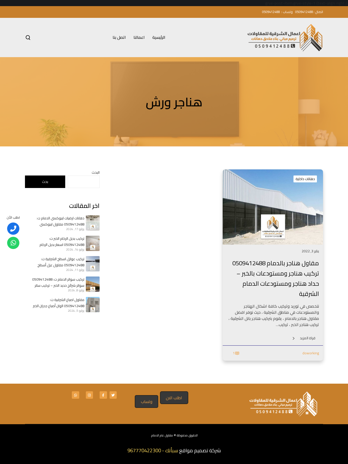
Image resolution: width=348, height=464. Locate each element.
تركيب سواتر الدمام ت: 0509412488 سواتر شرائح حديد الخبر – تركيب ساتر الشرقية (58, 282)
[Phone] (13, 228)
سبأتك (171, 450)
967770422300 (144, 450)
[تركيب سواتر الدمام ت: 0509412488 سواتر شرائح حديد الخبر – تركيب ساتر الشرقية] (92, 284)
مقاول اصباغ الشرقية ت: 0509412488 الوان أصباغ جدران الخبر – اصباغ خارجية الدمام (58, 303)
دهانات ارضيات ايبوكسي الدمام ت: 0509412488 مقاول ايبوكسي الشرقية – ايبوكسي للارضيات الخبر (60, 221)
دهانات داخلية (305, 178)
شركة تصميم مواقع (200, 450)
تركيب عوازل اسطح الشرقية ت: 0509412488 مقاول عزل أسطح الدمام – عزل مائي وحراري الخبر (60, 262)
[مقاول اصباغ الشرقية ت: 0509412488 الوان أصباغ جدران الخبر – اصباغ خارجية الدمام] (92, 304)
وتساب (146, 401)
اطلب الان (174, 398)
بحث (45, 181)
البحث (96, 172)
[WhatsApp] (13, 243)
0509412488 (304, 12)
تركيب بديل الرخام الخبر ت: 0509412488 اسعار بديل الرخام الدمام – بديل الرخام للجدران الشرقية (59, 241)
